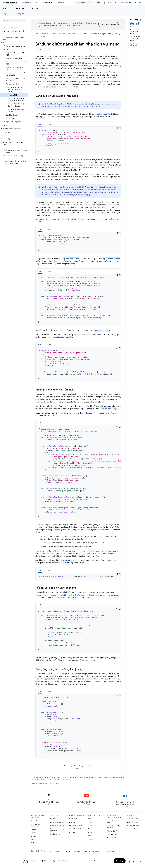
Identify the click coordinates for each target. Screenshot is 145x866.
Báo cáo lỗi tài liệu (132, 822)
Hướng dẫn (20, 14)
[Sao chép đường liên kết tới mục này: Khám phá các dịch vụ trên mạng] (77, 390)
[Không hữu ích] (119, 33)
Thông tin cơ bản (28, 3)
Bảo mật (34, 829)
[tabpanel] (78, 141)
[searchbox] (14, 20)
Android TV (73, 832)
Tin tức (33, 836)
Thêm (60, 3)
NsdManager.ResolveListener (87, 595)
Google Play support (132, 825)
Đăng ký (119, 861)
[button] (14, 42)
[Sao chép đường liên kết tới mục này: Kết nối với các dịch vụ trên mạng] (78, 588)
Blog (32, 839)
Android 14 (91, 829)
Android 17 (91, 819)
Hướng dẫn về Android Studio (114, 821)
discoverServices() (108, 409)
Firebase (77, 852)
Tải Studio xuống (112, 834)
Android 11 (91, 839)
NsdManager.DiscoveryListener (96, 413)
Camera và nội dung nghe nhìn (57, 830)
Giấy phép (47, 861)
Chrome (67, 852)
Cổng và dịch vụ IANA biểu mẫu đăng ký (76, 195)
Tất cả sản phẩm (110, 852)
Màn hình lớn (73, 819)
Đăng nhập (138, 3)
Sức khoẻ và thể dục (57, 825)
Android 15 (91, 825)
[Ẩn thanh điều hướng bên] (25, 862)
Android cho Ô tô (75, 829)
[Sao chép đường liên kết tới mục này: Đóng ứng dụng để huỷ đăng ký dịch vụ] (84, 669)
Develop (6, 9)
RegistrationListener (111, 259)
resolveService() (58, 595)
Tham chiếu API (112, 831)
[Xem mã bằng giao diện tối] (117, 128)
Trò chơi (52, 819)
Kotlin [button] (40, 124)
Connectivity (34, 9)
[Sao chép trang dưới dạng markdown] (45, 49)
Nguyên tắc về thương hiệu (62, 861)
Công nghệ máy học (57, 822)
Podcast (34, 843)
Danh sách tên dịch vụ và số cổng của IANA (66, 192)
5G (51, 837)
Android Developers (41, 34)
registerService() (102, 330)
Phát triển (46, 3)
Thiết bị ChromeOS (75, 825)
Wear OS (72, 822)
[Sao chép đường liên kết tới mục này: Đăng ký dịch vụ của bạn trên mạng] (80, 96)
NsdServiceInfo (103, 114)
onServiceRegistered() (62, 337)
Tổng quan (6, 14)
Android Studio (125, 3)
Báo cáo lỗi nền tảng (132, 819)
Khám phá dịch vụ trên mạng (91, 106)
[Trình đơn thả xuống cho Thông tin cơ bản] (37, 2)
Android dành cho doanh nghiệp (37, 825)
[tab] (40, 123)
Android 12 (91, 836)
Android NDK (111, 838)
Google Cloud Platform (92, 852)
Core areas (19, 9)
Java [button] (49, 124)
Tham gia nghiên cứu (133, 829)
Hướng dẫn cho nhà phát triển (113, 827)
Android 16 (91, 822)
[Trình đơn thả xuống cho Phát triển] (53, 2)
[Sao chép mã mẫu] (119, 128)
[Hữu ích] (116, 33)
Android (34, 821)
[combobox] (84, 2)
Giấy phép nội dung (92, 777)
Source (33, 833)
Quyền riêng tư (55, 834)
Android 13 (91, 832)
